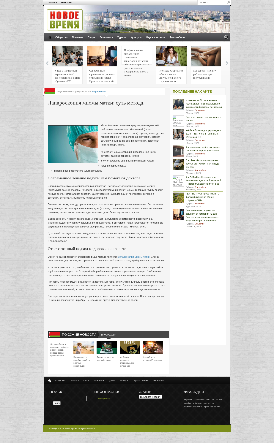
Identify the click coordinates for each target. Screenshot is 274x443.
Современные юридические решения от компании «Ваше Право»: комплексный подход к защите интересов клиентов (101, 77)
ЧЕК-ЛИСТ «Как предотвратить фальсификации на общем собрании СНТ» (202, 197)
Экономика (106, 37)
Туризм (121, 37)
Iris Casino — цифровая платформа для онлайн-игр (127, 361)
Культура (136, 37)
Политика (77, 37)
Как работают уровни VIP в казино (152, 358)
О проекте (66, 2)
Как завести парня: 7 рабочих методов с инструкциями (204, 74)
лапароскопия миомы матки (133, 256)
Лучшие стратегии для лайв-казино (105, 358)
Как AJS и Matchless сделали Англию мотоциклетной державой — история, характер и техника (203, 180)
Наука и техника (155, 37)
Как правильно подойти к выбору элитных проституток (81, 361)
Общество (61, 37)
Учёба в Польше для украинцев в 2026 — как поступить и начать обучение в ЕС (67, 76)
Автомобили (177, 37)
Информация (98, 91)
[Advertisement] (104, 115)
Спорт (91, 37)
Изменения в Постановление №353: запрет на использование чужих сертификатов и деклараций (204, 103)
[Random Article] (226, 38)
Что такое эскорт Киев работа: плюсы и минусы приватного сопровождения (171, 76)
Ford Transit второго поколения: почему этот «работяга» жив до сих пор (202, 163)
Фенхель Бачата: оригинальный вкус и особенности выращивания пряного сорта (59, 350)
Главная (52, 2)
